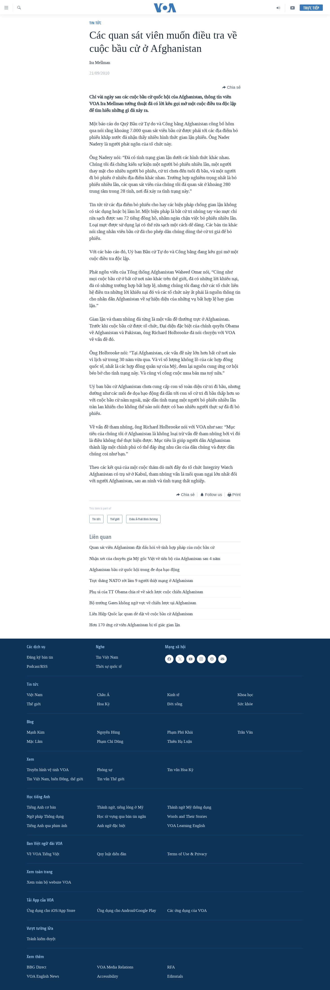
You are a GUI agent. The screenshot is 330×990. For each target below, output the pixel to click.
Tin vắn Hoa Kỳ (180, 769)
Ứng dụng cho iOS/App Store (51, 910)
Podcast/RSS (37, 666)
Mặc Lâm (34, 741)
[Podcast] (212, 659)
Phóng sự (104, 769)
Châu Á (103, 694)
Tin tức (95, 22)
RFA (171, 967)
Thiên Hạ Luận (179, 741)
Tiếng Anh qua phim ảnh (47, 825)
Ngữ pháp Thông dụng (45, 816)
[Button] (231, 87)
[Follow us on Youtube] (190, 659)
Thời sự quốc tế (109, 666)
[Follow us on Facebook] (169, 659)
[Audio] (278, 8)
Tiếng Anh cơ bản (41, 807)
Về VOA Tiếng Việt (43, 853)
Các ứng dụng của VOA (187, 910)
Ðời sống (174, 704)
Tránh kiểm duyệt (41, 938)
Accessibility (107, 976)
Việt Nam (34, 694)
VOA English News (43, 976)
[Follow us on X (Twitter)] (180, 659)
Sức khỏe (245, 704)
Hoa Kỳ (103, 704)
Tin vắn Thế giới (110, 779)
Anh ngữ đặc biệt (111, 825)
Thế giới (34, 704)
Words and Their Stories (187, 816)
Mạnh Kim (35, 732)
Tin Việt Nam (107, 657)
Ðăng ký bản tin (40, 657)
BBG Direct (36, 967)
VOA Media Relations (115, 967)
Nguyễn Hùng (108, 732)
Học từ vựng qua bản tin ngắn (121, 816)
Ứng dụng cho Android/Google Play (126, 910)
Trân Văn (245, 732)
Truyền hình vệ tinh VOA (48, 769)
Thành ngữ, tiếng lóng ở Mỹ (120, 807)
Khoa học (245, 694)
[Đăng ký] (222, 659)
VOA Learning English (186, 825)
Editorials (175, 976)
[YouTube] (292, 8)
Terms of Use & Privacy (187, 853)
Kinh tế (173, 694)
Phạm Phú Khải (180, 732)
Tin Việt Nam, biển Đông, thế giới (55, 779)
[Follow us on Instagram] (201, 659)
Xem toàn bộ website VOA (49, 882)
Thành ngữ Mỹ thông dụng (189, 807)
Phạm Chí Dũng (110, 741)
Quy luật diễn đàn (111, 853)
